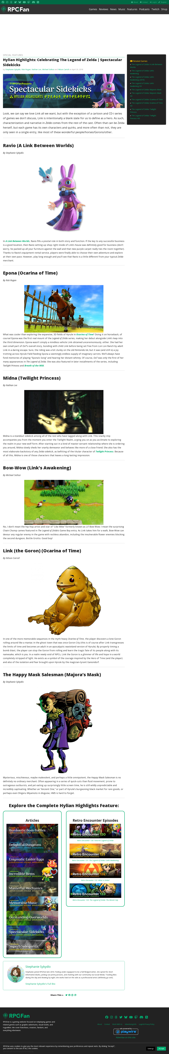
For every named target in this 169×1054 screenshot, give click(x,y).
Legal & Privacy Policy (146, 1024)
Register (164, 2)
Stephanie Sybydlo (13, 69)
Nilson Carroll (63, 69)
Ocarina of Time (84, 334)
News (113, 9)
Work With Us (117, 1024)
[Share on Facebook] (69, 995)
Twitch (155, 9)
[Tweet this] (66, 995)
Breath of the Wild (34, 365)
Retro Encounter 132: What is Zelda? (95, 880)
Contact (145, 2)
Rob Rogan (26, 69)
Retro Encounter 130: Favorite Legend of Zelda (95, 840)
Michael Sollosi (48, 69)
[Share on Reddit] (72, 995)
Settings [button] (151, 1048)
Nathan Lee (36, 69)
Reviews (103, 9)
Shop (164, 9)
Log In (154, 2)
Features (132, 9)
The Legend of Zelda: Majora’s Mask (146, 89)
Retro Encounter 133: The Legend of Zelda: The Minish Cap (95, 900)
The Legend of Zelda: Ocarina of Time (147, 99)
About (135, 2)
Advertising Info (130, 1024)
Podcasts (144, 9)
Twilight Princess (104, 451)
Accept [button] (161, 1048)
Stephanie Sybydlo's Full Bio (40, 983)
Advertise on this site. (126, 1037)
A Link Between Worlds (18, 241)
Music (121, 9)
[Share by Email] (75, 995)
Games (93, 9)
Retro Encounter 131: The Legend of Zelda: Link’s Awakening (95, 860)
